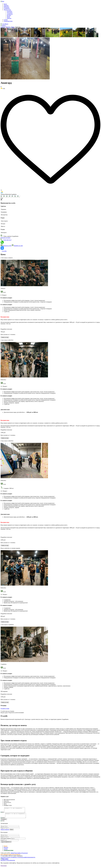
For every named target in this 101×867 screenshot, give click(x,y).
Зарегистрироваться (6, 841)
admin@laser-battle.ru (16, 853)
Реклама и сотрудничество (8, 860)
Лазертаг (6, 5)
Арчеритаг (10, 14)
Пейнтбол (6, 7)
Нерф (8, 16)
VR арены (9, 12)
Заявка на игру (4, 337)
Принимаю (4, 865)
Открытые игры (8, 21)
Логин (2, 826)
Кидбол (9, 15)
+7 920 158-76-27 (6, 240)
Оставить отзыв (5, 708)
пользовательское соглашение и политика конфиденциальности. (18, 857)
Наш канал (5, 858)
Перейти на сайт (18, 245)
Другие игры (7, 9)
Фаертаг (9, 18)
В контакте (25, 853)
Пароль (3, 827)
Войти (11, 829)
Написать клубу (7, 245)
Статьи (6, 19)
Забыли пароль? (5, 829)
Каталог (6, 847)
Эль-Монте (5, 24)
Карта (5, 4)
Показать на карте (5, 237)
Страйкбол (7, 8)
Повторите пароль (5, 838)
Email (2, 840)
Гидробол (9, 11)
